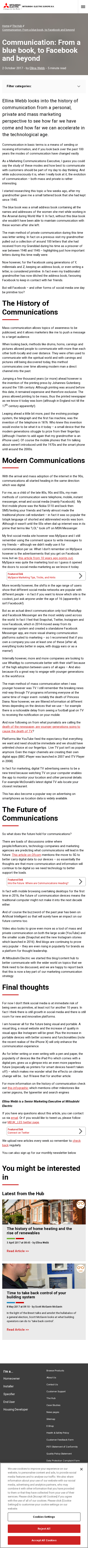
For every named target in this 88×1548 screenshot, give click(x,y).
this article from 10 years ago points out (45, 558)
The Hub (50, 1398)
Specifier (9, 1394)
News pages (52, 1412)
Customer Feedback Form (60, 1440)
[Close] (81, 1469)
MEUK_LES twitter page (23, 1122)
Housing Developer (15, 1409)
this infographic (18, 1088)
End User (9, 1402)
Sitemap (50, 1419)
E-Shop (50, 1426)
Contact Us (52, 1384)
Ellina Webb (37, 68)
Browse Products (55, 1370)
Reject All (44, 1528)
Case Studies (53, 1405)
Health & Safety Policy (57, 1433)
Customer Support (55, 1391)
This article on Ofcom (26, 855)
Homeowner (11, 1378)
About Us (51, 1377)
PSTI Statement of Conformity (62, 1446)
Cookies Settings (44, 1516)
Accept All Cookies (44, 1540)
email (14, 1118)
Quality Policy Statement (59, 1453)
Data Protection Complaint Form (63, 1460)
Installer (8, 1386)
